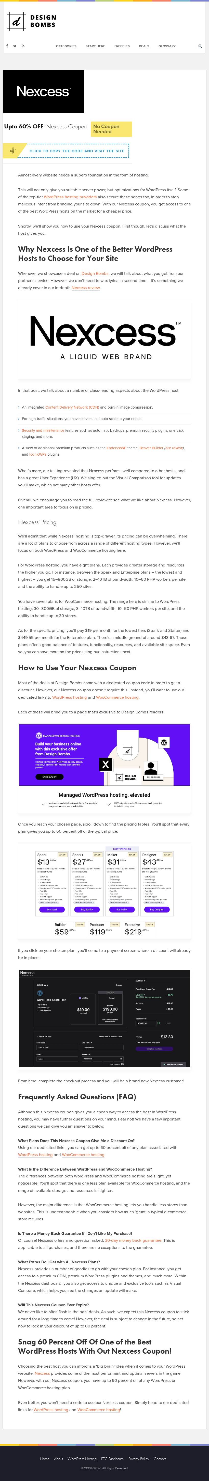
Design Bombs (95, 273)
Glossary (167, 46)
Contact (160, 1458)
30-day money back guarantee (133, 1240)
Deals (144, 46)
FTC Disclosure (112, 1458)
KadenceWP (116, 448)
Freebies (122, 46)
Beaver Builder (151, 448)
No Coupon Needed (106, 129)
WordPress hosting (69, 697)
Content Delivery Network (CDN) (72, 407)
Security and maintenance (43, 430)
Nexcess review (86, 287)
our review (174, 448)
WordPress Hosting (82, 1458)
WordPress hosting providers (70, 197)
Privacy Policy (138, 1458)
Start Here (95, 46)
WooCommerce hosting (117, 697)
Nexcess (42, 1373)
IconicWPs (37, 454)
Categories (66, 46)
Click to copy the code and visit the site (77, 151)
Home (44, 1458)
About (58, 1458)
